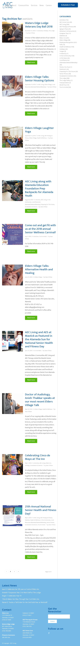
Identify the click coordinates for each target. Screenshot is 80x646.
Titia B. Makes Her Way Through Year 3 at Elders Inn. (20, 599)
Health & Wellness (42, 138)
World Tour (63, 85)
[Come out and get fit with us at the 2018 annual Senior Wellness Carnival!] (12, 234)
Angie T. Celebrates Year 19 (11, 595)
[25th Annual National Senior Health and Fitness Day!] (12, 515)
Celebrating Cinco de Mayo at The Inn (37, 457)
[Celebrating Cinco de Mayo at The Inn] (12, 464)
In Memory (63, 53)
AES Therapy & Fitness (46, 517)
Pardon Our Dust (65, 67)
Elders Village (48, 84)
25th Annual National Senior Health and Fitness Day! (40, 510)
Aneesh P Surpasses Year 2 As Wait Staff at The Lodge (21, 592)
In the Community (45, 520)
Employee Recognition (66, 42)
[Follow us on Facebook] (49, 633)
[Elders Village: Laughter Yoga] (12, 137)
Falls (61, 45)
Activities (40, 30)
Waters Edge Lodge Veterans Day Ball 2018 (38, 25)
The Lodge (51, 30)
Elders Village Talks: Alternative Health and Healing (39, 269)
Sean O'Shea (31, 33)
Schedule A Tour (68, 5)
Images (62, 51)
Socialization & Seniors (31, 206)
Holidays (46, 30)
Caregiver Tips (64, 33)
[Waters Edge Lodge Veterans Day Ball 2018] (12, 32)
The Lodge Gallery (65, 80)
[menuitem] (7, 5)
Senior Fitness (50, 522)
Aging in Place (64, 29)
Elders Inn (48, 463)
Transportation (64, 83)
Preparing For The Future (47, 204)
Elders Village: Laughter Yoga (39, 130)
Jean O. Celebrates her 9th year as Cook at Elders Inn (20, 589)
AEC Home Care (64, 22)
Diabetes (27, 520)
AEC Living (41, 84)
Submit (52, 621)
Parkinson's (63, 69)
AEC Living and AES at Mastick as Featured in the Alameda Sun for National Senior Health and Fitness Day (39, 339)
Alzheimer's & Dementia (67, 31)
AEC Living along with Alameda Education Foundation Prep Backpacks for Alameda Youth (39, 188)
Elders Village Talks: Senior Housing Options (39, 78)
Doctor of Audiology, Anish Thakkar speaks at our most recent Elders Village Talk (40, 400)
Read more (31, 62)
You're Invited (43, 236)
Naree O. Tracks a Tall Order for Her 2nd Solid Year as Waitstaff (24, 602)
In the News (38, 350)
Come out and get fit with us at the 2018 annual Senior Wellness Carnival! (40, 229)
